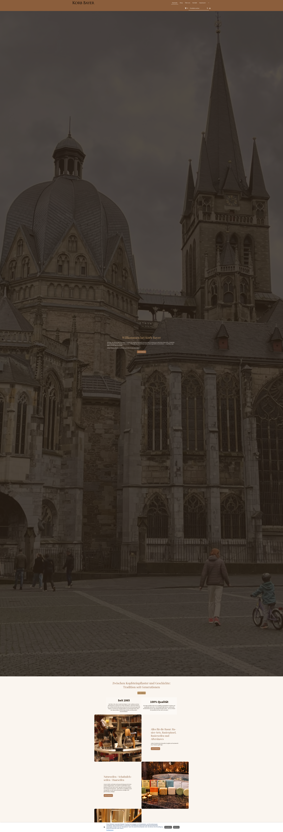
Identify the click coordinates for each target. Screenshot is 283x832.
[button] (207, 8)
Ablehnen (176, 827)
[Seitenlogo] (83, 3)
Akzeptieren (168, 827)
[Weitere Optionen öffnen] (208, 2)
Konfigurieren (109, 830)
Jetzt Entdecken (141, 352)
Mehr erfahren (141, 693)
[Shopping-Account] (210, 8)
